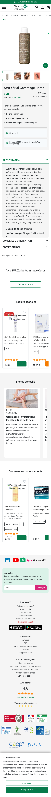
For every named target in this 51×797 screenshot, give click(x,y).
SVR (6, 93)
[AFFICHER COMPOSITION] (47, 247)
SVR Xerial (16, 97)
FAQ (25, 643)
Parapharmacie (25, 616)
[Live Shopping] (23, 560)
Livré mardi (13, 133)
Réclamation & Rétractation (26, 646)
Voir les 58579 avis (25, 697)
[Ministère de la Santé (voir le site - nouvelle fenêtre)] (31, 718)
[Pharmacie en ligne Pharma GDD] (20, 7)
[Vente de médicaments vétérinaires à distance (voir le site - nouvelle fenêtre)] (6, 730)
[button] (4, 7)
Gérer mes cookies (26, 676)
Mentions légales (25, 663)
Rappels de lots (25, 653)
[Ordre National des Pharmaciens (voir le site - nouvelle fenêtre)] (17, 730)
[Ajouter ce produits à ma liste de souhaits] (4, 20)
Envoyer (41, 587)
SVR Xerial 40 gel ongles (15, 337)
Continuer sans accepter (11, 757)
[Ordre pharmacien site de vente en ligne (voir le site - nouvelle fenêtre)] (42, 718)
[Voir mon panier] (48, 7)
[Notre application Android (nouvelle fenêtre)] (33, 627)
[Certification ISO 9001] (14, 718)
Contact (25, 649)
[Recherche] (37, 7)
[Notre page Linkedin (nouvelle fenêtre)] (7, 560)
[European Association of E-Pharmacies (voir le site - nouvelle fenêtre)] (16, 745)
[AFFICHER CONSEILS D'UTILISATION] (47, 241)
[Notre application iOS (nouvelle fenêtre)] (17, 627)
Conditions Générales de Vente (25, 669)
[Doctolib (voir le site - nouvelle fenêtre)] (34, 745)
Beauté (9, 410)
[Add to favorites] (24, 312)
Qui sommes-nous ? (25, 606)
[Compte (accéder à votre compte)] (42, 7)
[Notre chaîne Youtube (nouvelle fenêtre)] (16, 560)
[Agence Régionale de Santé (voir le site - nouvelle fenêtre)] (28, 730)
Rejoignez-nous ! (25, 622)
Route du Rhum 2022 (25, 619)
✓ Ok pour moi (26, 790)
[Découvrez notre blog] (36, 560)
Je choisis (26, 783)
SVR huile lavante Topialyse (12, 508)
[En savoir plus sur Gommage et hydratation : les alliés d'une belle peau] (22, 399)
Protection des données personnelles (25, 666)
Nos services (25, 612)
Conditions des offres (25, 673)
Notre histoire (25, 609)
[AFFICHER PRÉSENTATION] (47, 160)
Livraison (25, 640)
